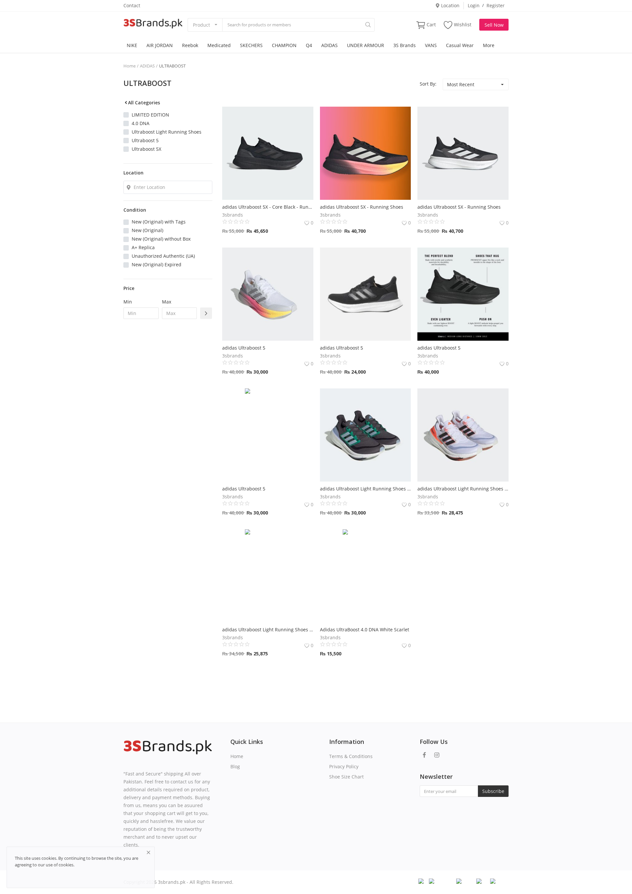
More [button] (488, 45)
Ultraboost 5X (146, 149)
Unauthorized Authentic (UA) (163, 256)
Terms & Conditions (351, 756)
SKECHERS (251, 45)
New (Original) (147, 230)
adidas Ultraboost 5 (243, 348)
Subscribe (493, 791)
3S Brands (404, 45)
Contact (131, 5)
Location (450, 5)
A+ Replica (143, 247)
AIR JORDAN (159, 45)
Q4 (309, 45)
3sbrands (232, 215)
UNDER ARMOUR (365, 45)
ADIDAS (329, 45)
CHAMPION (284, 45)
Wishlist (462, 24)
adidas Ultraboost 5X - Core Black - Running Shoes (267, 207)
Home (129, 66)
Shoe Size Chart (346, 777)
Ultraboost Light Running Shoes (166, 132)
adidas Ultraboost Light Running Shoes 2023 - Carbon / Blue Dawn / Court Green (365, 489)
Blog (235, 766)
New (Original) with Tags (159, 222)
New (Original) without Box (161, 239)
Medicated (219, 45)
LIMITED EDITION (150, 115)
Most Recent (460, 84)
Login (474, 5)
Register (496, 5)
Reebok (190, 45)
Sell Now (494, 25)
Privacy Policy (343, 766)
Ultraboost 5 (145, 140)
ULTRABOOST (172, 66)
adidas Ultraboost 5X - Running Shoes (361, 207)
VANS (431, 45)
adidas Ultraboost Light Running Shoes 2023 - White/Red (463, 489)
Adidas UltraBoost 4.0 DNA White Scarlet (364, 629)
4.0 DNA (140, 123)
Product (201, 25)
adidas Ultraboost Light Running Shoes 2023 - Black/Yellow (267, 629)
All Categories (144, 102)
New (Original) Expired (156, 264)
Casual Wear (460, 45)
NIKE (132, 45)
